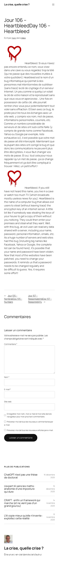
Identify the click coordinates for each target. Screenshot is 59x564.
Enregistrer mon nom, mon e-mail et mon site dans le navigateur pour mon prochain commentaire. (29, 415)
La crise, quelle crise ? (16, 4)
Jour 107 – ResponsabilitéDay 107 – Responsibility (40, 298)
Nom (6, 377)
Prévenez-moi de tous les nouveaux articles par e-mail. (30, 430)
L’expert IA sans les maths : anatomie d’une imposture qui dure (19, 489)
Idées (23, 38)
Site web (7, 401)
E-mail (7, 389)
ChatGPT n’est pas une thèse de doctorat (20, 476)
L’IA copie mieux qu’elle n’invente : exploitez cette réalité (23, 517)
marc (14, 38)
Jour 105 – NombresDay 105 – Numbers (13, 298)
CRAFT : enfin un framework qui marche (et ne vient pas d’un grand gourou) (22, 503)
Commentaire (10, 344)
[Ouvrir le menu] (53, 4)
